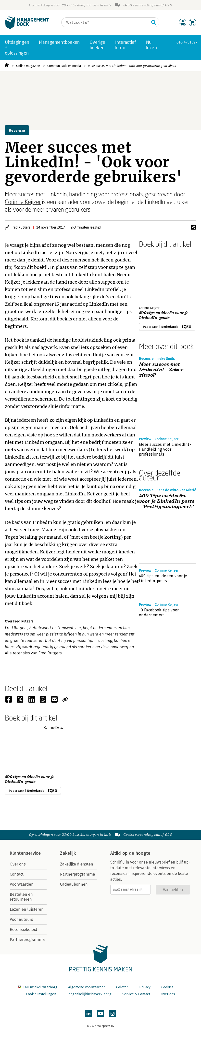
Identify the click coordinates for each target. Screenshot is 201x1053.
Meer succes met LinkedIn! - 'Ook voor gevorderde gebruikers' (132, 66)
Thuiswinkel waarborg (40, 987)
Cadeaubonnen (74, 884)
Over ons (18, 864)
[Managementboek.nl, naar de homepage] (27, 28)
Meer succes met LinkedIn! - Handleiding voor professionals (165, 449)
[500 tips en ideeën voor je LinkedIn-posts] (156, 276)
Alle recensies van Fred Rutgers (33, 653)
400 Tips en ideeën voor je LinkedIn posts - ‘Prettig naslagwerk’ (167, 501)
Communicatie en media (64, 66)
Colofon (122, 987)
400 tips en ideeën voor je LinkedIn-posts (163, 578)
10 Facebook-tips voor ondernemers (159, 612)
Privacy (145, 987)
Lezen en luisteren (27, 909)
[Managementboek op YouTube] (100, 1013)
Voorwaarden (22, 884)
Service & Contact (136, 994)
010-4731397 (186, 42)
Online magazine (28, 66)
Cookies (167, 987)
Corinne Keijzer (23, 201)
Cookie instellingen (41, 994)
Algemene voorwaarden (86, 987)
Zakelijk (68, 853)
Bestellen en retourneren (21, 897)
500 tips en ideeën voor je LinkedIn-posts (163, 315)
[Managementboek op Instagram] (112, 1013)
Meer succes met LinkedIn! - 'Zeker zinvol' (161, 370)
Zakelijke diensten (76, 864)
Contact (17, 874)
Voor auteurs (21, 919)
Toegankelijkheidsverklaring (89, 994)
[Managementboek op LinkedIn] (88, 1013)
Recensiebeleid (23, 929)
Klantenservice (25, 853)
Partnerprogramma (27, 939)
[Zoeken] (154, 22)
